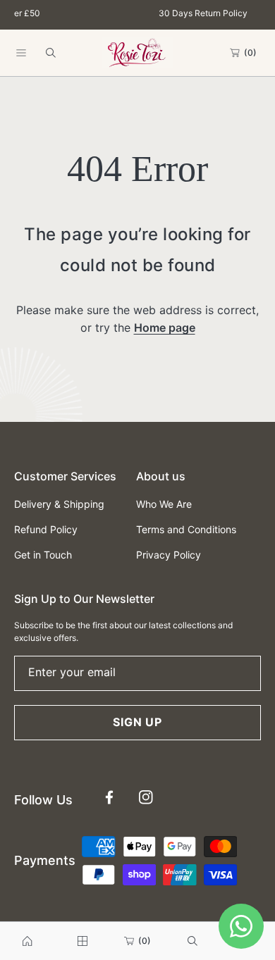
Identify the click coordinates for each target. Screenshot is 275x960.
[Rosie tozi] (27, 940)
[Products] (82, 940)
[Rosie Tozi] (137, 52)
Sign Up (137, 722)
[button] (21, 52)
